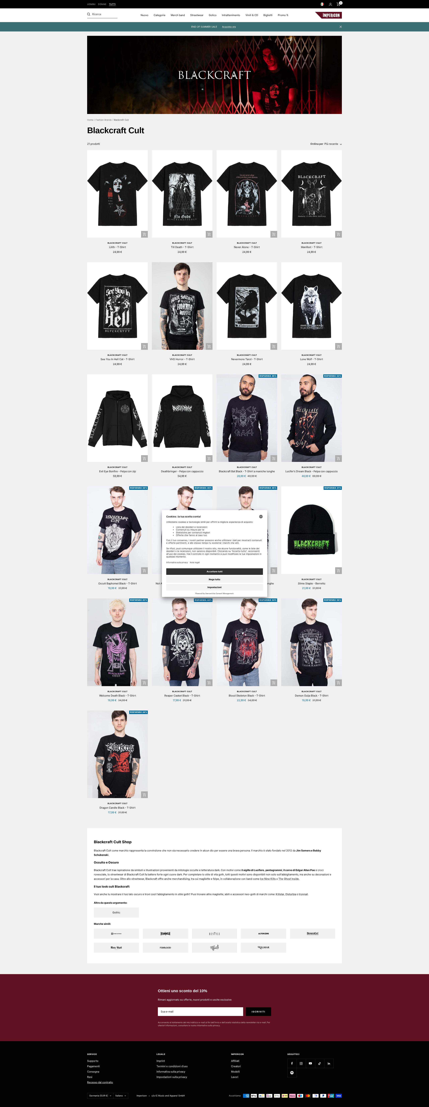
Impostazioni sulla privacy (172, 1077)
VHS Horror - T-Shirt (182, 359)
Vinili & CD (252, 15)
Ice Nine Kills (268, 878)
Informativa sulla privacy (171, 1071)
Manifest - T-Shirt (311, 247)
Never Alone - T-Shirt (247, 247)
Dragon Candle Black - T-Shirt (117, 807)
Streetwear (196, 15)
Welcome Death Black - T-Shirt (117, 695)
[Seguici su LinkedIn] (328, 1063)
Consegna (93, 1071)
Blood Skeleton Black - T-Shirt (247, 695)
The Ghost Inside (289, 878)
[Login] (330, 4)
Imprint (161, 1060)
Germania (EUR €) (98, 1095)
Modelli (235, 1071)
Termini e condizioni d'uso (172, 1066)
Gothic (116, 912)
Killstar (280, 894)
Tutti (112, 4)
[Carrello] (338, 4)
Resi (89, 1077)
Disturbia (290, 894)
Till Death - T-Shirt (182, 247)
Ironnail (303, 894)
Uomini (91, 4)
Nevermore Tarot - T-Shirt (247, 359)
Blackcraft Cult (118, 243)
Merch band (178, 15)
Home (90, 119)
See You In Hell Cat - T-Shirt (117, 359)
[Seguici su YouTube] (310, 1063)
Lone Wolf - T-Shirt (311, 359)
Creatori (236, 1066)
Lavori (234, 1077)
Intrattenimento (231, 15)
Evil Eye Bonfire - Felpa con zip (117, 471)
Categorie (159, 15)
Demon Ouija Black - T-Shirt (311, 695)
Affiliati (235, 1060)
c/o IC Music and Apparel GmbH (168, 1095)
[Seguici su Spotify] (292, 1072)
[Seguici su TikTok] (319, 1063)
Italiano (119, 1095)
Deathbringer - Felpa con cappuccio (182, 471)
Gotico (213, 15)
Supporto (92, 1060)
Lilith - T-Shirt (117, 247)
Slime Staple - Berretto (311, 583)
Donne (102, 4)
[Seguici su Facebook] (292, 1063)
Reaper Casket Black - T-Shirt (182, 695)
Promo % (283, 15)
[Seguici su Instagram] (301, 1063)
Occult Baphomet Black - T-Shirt (117, 583)
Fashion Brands (104, 119)
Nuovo (144, 15)
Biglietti (267, 15)
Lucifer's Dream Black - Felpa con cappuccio (311, 471)
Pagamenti (93, 1066)
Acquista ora (229, 26)
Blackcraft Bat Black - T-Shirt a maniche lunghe (247, 471)
